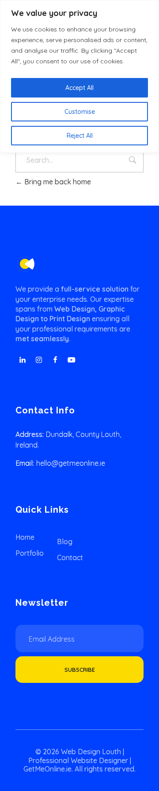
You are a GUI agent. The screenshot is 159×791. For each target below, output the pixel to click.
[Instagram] (39, 360)
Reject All (80, 136)
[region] (79, 76)
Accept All (79, 88)
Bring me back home (57, 181)
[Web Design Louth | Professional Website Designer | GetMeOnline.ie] (24, 263)
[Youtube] (71, 360)
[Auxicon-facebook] (55, 360)
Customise (79, 112)
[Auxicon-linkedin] (22, 360)
